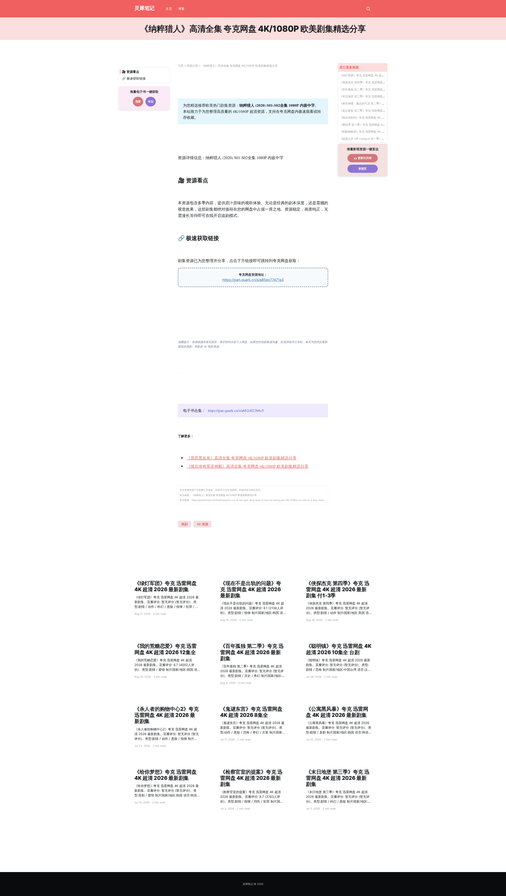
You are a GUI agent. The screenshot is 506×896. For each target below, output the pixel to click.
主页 (169, 9)
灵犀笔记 (144, 8)
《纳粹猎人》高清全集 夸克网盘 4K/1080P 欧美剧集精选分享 (239, 65)
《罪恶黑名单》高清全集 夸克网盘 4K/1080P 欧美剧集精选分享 (241, 458)
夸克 (150, 101)
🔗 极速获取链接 (134, 78)
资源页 (362, 168)
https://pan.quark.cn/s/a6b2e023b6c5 (236, 410)
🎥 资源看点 (130, 72)
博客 (181, 9)
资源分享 (192, 65)
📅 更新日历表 (363, 158)
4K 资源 (202, 524)
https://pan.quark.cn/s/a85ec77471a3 (253, 280)
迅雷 (138, 101)
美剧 (184, 524)
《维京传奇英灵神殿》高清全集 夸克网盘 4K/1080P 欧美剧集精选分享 (247, 466)
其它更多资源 (349, 67)
